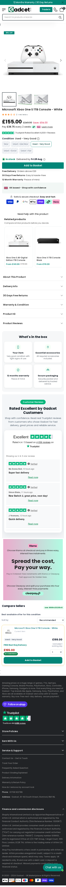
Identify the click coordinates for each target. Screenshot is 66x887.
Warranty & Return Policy (14, 782)
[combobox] (29, 17)
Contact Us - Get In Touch (15, 758)
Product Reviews (13, 323)
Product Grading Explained (14, 772)
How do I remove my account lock (18, 787)
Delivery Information (11, 777)
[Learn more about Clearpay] (34, 127)
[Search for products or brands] (60, 17)
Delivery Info (10, 286)
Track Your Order (10, 763)
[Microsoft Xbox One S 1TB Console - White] (8, 631)
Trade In (46, 9)
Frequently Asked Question (15, 768)
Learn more (47, 127)
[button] (61, 60)
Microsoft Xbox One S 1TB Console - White (36, 628)
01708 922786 (16, 792)
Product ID (9, 314)
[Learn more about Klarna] (39, 127)
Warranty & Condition (16, 304)
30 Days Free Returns (15, 295)
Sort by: (5, 620)
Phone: (5, 792)
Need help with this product (33, 214)
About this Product (14, 277)
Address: (6, 797)
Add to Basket (33, 660)
